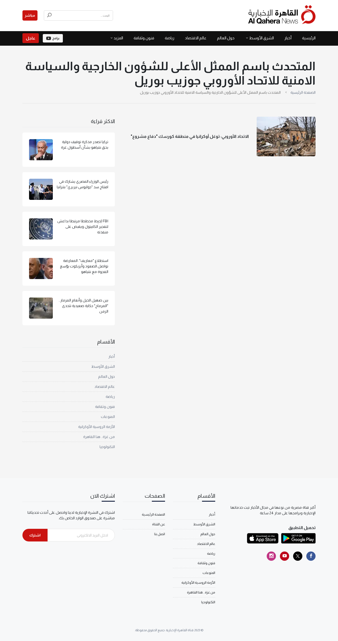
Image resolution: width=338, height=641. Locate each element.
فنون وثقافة (144, 38)
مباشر (30, 15)
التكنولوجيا (107, 447)
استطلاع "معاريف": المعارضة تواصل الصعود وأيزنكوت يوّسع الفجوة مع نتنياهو (84, 266)
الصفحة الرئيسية (303, 92)
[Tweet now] (297, 556)
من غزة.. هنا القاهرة (99, 437)
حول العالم (225, 38)
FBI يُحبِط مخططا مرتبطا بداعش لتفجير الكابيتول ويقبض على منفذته (82, 226)
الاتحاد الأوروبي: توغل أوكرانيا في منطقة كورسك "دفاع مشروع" (190, 136)
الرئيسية (309, 38)
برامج (55, 38)
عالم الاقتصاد (195, 38)
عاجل (30, 38)
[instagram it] (271, 556)
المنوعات (108, 416)
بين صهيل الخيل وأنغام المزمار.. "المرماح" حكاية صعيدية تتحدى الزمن (83, 305)
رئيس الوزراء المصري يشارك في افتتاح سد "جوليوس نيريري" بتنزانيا (82, 184)
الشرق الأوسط (261, 38)
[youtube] (284, 556)
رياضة (169, 38)
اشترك (35, 535)
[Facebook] (311, 556)
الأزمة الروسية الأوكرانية (96, 427)
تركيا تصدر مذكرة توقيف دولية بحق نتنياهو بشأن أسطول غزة (84, 144)
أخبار (288, 38)
